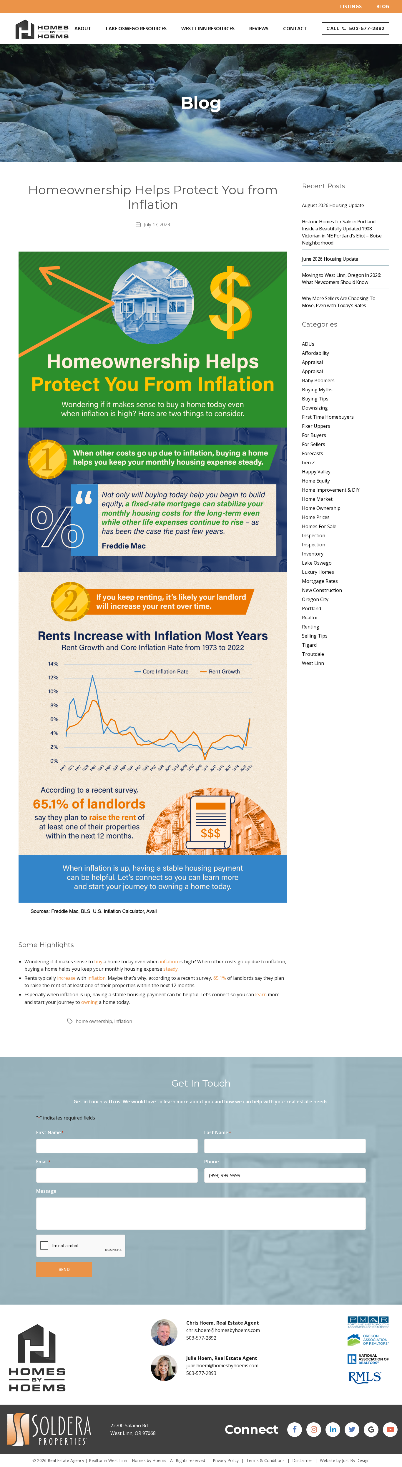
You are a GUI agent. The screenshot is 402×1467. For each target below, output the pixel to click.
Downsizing (315, 408)
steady (170, 969)
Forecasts (312, 453)
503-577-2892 (201, 1338)
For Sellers (313, 444)
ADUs (308, 344)
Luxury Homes (318, 572)
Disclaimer (302, 1460)
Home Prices (316, 517)
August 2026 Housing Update (333, 205)
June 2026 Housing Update (330, 259)
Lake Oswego (317, 563)
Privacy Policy (226, 1460)
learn (261, 994)
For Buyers (314, 435)
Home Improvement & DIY (331, 490)
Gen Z (308, 462)
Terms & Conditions (265, 1460)
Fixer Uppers (316, 426)
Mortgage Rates (320, 581)
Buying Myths (317, 389)
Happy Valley (316, 471)
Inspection (313, 535)
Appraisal (312, 362)
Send (64, 1269)
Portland (311, 608)
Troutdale (313, 654)
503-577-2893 (201, 1373)
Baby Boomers (318, 380)
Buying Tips (315, 398)
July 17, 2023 (157, 224)
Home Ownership (321, 508)
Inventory (312, 553)
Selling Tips (315, 636)
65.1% (219, 978)
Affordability (315, 353)
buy (98, 961)
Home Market (317, 499)
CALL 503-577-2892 (355, 28)
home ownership (94, 1021)
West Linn (313, 663)
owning (89, 1002)
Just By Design (356, 1460)
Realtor (310, 617)
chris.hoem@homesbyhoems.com (223, 1330)
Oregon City (315, 599)
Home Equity (316, 481)
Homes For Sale (319, 526)
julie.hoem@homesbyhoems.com (222, 1365)
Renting (310, 626)
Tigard (309, 645)
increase (66, 978)
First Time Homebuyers (328, 417)
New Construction (322, 590)
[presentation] (81, 1246)
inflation (169, 961)
